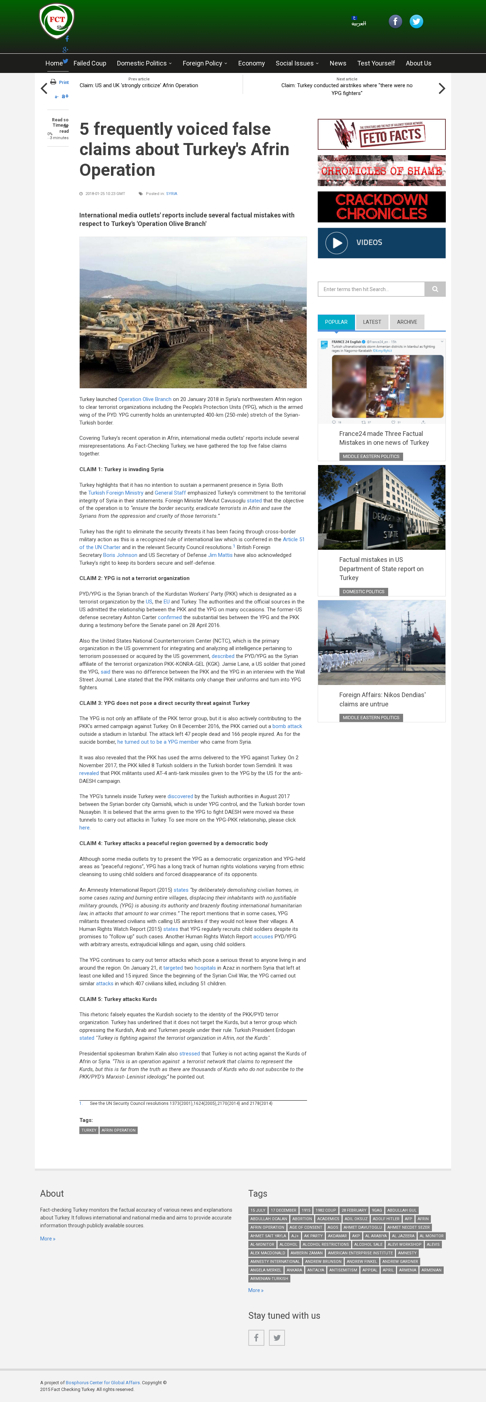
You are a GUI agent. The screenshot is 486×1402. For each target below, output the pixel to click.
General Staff (171, 493)
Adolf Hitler (386, 1219)
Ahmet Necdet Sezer (408, 1227)
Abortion (302, 1219)
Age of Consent (306, 1227)
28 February (354, 1210)
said (106, 672)
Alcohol (288, 1244)
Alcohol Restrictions (326, 1244)
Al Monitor (432, 1236)
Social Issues (295, 63)
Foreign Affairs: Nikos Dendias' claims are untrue (382, 699)
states (182, 890)
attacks (104, 983)
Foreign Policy (202, 63)
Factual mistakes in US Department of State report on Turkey (381, 568)
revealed (89, 773)
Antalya (315, 1270)
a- (57, 96)
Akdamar (337, 1236)
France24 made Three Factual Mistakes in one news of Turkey (384, 438)
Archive (407, 322)
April (388, 1270)
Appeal (370, 1270)
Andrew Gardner (400, 1261)
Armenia (407, 1270)
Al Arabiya (376, 1236)
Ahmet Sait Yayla (268, 1236)
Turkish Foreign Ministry (115, 493)
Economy (251, 63)
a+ (65, 96)
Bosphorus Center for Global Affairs (103, 1382)
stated (254, 500)
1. (81, 1103)
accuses (264, 936)
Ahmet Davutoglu (363, 1227)
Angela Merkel (265, 1270)
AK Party (313, 1236)
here (84, 827)
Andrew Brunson (323, 1261)
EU (167, 602)
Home (54, 63)
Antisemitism (343, 1270)
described (223, 656)
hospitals (205, 968)
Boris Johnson (120, 555)
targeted (173, 968)
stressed (189, 1053)
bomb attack (287, 726)
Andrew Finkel (362, 1261)
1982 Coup (326, 1210)
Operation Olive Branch (144, 399)
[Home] (123, 23)
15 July (257, 1210)
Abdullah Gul (402, 1210)
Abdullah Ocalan (268, 1219)
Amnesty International (275, 1261)
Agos (333, 1227)
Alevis (433, 1244)
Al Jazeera (403, 1236)
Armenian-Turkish (269, 1278)
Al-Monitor (262, 1244)
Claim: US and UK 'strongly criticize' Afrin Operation (139, 85)
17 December (283, 1210)
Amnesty (407, 1253)
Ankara (294, 1270)
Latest (372, 322)
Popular (340, 322)
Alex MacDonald (267, 1253)
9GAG (377, 1210)
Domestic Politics (142, 63)
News (338, 63)
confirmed (170, 617)
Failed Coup (90, 63)
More (46, 1239)
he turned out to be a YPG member (158, 742)
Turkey (88, 1130)
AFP (408, 1219)
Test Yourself (376, 63)
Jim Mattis (220, 555)
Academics (328, 1219)
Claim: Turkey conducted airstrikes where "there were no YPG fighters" (347, 89)
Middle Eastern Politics (371, 456)
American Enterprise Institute (360, 1253)
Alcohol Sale (368, 1244)
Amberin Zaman (307, 1253)
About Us (419, 63)
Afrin (423, 1219)
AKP (356, 1236)
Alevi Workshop (405, 1244)
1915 (306, 1210)
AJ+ (295, 1236)
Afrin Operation (119, 1130)
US (149, 602)
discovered (181, 796)
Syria (171, 193)
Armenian (432, 1270)
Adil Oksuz (356, 1219)
